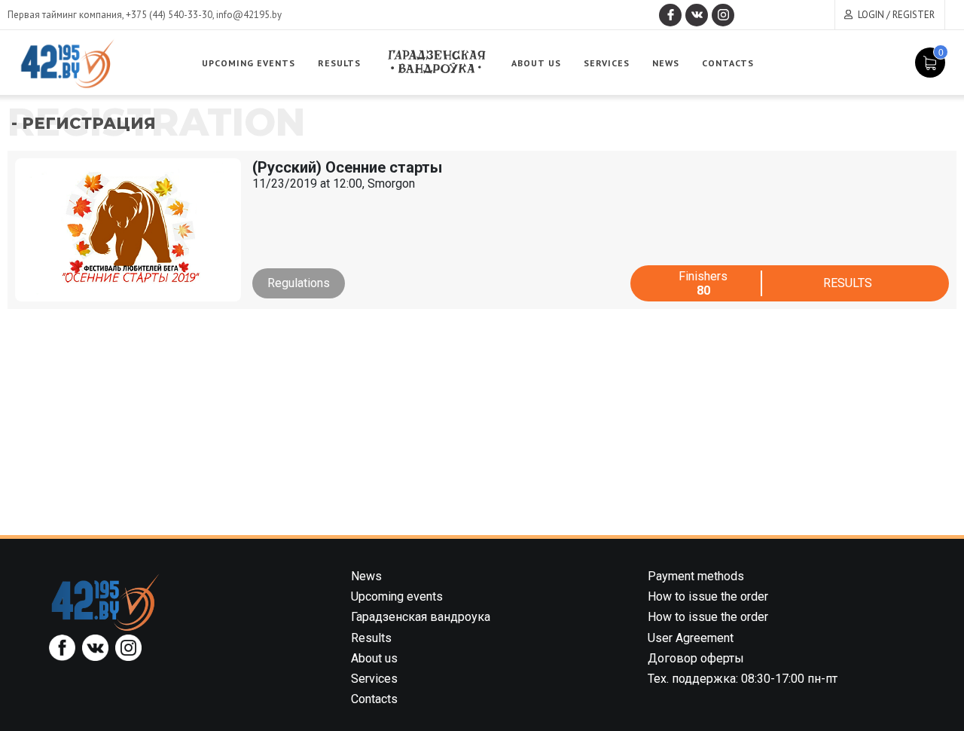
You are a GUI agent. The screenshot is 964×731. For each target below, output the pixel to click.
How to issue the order (708, 596)
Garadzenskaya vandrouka (436, 62)
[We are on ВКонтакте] (696, 15)
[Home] (105, 602)
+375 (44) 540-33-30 (169, 14)
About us (536, 63)
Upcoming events (248, 63)
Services (607, 63)
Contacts (728, 63)
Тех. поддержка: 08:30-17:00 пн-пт (742, 678)
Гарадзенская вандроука (420, 617)
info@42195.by (249, 14)
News (665, 63)
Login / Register (896, 14)
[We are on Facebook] (670, 15)
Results (339, 63)
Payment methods (696, 576)
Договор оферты (696, 658)
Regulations (298, 283)
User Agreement (691, 638)
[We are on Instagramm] (723, 15)
